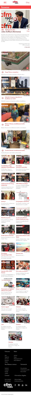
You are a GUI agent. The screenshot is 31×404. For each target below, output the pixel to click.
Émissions (5, 7)
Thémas (6, 362)
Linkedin (6, 373)
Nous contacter (8, 379)
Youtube (6, 371)
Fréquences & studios (18, 358)
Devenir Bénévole (17, 360)
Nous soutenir (23, 371)
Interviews (7, 358)
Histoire (15, 355)
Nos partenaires (24, 368)
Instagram (7, 369)
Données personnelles (19, 381)
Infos (6, 355)
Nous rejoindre (8, 381)
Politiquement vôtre (10, 29)
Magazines (7, 357)
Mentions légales (18, 379)
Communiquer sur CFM (25, 369)
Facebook (7, 368)
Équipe (15, 357)
